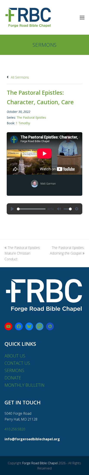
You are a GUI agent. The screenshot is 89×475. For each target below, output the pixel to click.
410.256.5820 (15, 429)
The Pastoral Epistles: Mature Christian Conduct (22, 253)
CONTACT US (17, 363)
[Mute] (59, 208)
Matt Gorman (48, 183)
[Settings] (76, 208)
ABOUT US (15, 356)
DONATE (13, 378)
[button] (82, 17)
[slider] (31, 209)
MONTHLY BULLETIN (24, 385)
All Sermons (19, 77)
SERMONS (14, 370)
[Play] (12, 208)
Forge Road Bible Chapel (40, 463)
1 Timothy (23, 123)
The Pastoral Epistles (31, 117)
